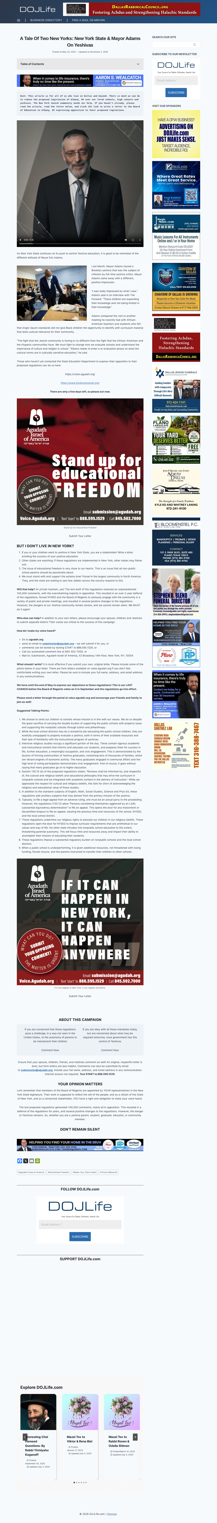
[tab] (74, 1482)
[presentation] (38, 1412)
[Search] (194, 44)
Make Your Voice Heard (84, 1172)
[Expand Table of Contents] (138, 64)
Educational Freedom (58, 1172)
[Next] (135, 1437)
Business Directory (46, 20)
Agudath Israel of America (31, 1172)
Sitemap (112, 1514)
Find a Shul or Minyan (88, 20)
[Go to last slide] (25, 1437)
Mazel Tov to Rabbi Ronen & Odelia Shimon (119, 1441)
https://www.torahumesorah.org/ (80, 382)
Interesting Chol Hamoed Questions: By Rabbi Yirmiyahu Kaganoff (37, 1445)
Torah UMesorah (108, 1172)
